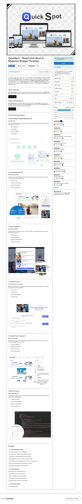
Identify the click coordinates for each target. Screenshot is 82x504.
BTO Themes (22, 65)
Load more (56, 187)
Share (71, 102)
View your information (44, 71)
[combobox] (60, 102)
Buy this (64, 63)
